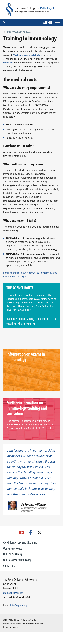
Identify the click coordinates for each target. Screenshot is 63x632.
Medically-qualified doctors (27, 54)
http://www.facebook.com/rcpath (30, 532)
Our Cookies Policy (12, 554)
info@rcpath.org (18, 605)
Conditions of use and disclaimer (20, 542)
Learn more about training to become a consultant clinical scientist (27, 321)
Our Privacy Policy (12, 548)
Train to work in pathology (19, 31)
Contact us (9, 565)
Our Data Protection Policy (17, 559)
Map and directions (13, 592)
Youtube (21, 532)
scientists (8, 62)
